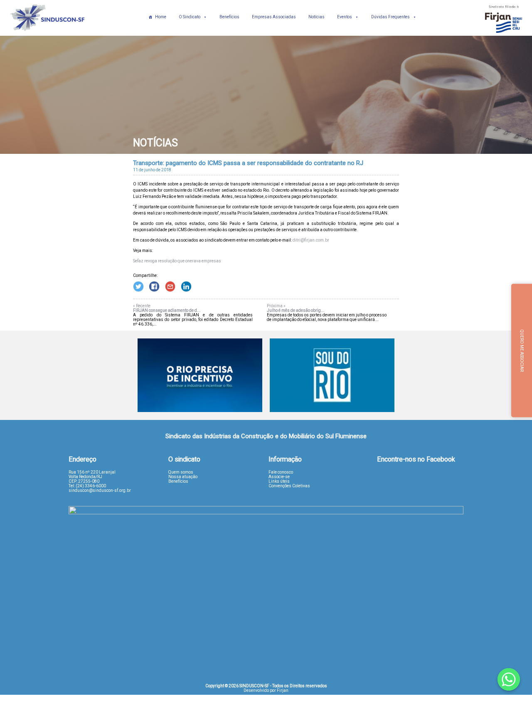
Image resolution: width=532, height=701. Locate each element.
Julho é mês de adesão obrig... (296, 310)
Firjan (282, 690)
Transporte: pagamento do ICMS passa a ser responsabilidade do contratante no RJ (248, 163)
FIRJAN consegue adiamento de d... (167, 310)
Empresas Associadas (274, 17)
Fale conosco (280, 472)
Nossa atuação (182, 476)
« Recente (141, 306)
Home (160, 17)
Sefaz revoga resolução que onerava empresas (177, 261)
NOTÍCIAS (155, 143)
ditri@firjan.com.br (311, 240)
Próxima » (276, 306)
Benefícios (229, 17)
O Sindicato (189, 17)
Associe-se (279, 476)
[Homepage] (47, 33)
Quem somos (180, 472)
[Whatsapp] (509, 679)
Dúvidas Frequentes (390, 17)
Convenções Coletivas (289, 486)
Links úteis (279, 481)
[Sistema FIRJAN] (503, 33)
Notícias (316, 17)
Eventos (344, 17)
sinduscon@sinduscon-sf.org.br (100, 490)
